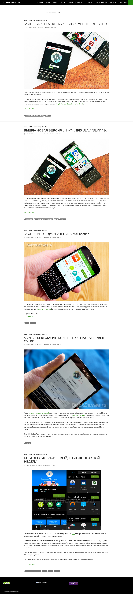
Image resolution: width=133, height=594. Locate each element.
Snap (56, 219)
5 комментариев (49, 465)
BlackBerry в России (11, 2)
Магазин (55, 2)
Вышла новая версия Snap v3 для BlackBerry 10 (65, 130)
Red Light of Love (79, 415)
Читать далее (29, 108)
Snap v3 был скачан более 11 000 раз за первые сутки (64, 339)
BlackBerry (29, 219)
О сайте (48, 2)
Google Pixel (123, 2)
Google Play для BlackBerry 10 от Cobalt (69, 104)
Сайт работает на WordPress (11, 591)
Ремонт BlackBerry (101, 2)
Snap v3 (48, 115)
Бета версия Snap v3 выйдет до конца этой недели (62, 459)
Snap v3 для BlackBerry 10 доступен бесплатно (65, 24)
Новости (44, 20)
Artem (41, 27)
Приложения (79, 2)
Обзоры (89, 2)
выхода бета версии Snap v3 (39, 413)
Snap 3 (50, 571)
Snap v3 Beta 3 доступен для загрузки (56, 234)
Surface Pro (113, 2)
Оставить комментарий (53, 134)
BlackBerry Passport (44, 309)
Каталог (70, 2)
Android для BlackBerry (32, 20)
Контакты (40, 2)
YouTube (63, 2)
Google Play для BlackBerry (34, 115)
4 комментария (51, 27)
